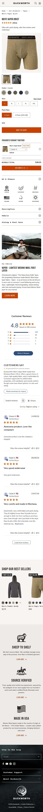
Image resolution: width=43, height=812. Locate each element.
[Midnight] (21, 93)
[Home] (21, 3)
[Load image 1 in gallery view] (6, 79)
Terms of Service (29, 807)
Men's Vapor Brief (15, 146)
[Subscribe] (38, 757)
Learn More (10, 295)
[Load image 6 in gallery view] (16, 79)
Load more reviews (21, 543)
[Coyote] (4, 93)
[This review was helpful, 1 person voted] (32, 533)
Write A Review (23, 353)
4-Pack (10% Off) (21, 115)
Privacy (20, 807)
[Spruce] (15, 93)
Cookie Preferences (27, 804)
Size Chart (37, 99)
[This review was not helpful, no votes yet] (36, 448)
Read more (19, 524)
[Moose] (17, 603)
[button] (3, 3)
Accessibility (13, 807)
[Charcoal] (9, 93)
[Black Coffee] (6, 603)
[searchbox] (12, 401)
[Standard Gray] (27, 93)
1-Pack (6, 115)
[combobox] (29, 407)
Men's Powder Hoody (10, 606)
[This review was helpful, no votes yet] (32, 448)
